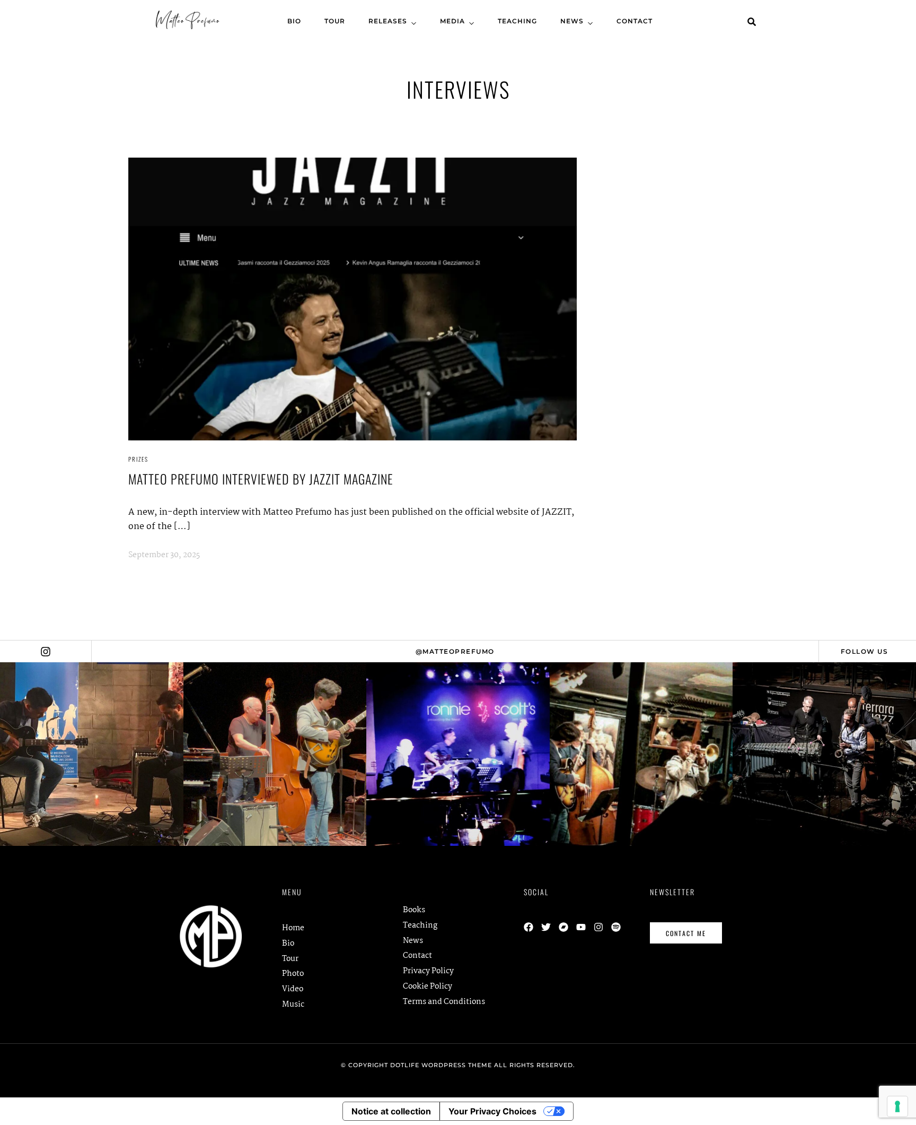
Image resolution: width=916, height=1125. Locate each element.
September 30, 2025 (164, 555)
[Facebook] (528, 927)
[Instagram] (598, 927)
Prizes (138, 459)
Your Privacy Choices (492, 1111)
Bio (294, 21)
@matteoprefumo (455, 651)
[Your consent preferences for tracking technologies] (897, 1106)
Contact (634, 21)
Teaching (517, 21)
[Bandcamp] (563, 927)
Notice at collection (391, 1111)
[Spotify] (616, 927)
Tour (334, 21)
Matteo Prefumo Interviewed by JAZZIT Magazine (260, 478)
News (572, 21)
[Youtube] (581, 927)
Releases (387, 21)
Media (452, 21)
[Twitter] (546, 927)
